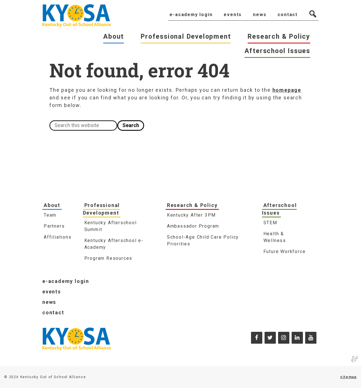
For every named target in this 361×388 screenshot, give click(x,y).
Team (50, 215)
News (49, 302)
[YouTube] (310, 338)
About (52, 205)
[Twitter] (270, 338)
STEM (270, 222)
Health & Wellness (274, 237)
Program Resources (108, 258)
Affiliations (58, 237)
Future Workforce (284, 251)
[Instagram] (283, 338)
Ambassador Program (193, 226)
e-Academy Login (65, 281)
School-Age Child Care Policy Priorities (203, 240)
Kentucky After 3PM (191, 215)
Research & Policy (192, 205)
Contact (53, 312)
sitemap (348, 377)
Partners (54, 226)
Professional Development (101, 209)
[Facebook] (256, 338)
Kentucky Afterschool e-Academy (114, 244)
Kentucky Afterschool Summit (110, 226)
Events (51, 292)
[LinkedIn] (297, 338)
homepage (286, 90)
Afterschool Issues (279, 209)
